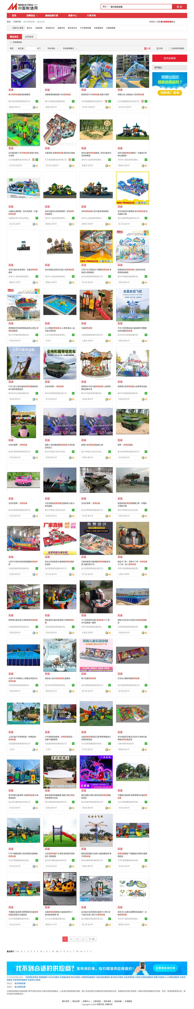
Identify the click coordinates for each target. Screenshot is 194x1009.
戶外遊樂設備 (85, 28)
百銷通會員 (17, 42)
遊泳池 (29, 28)
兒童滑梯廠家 (129, 977)
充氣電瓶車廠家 (31, 977)
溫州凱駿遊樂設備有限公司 (92, 919)
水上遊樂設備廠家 (172, 977)
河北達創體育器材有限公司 (92, 101)
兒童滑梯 (38, 28)
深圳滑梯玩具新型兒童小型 (59, 269)
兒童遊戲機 (110, 28)
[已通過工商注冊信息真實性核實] (37, 101)
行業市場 (91, 15)
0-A (17, 951)
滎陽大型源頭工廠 (92, 445)
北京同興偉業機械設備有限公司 (56, 335)
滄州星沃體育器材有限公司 (19, 802)
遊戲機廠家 (43, 977)
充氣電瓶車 (98, 28)
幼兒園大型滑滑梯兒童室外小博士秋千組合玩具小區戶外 (95, 913)
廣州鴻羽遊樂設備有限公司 (19, 101)
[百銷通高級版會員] (106, 101)
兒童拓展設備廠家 (102, 977)
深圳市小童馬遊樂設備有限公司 (92, 159)
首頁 (14, 15)
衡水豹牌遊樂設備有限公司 (56, 393)
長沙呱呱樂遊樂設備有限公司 (56, 685)
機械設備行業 (51, 15)
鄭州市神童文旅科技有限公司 (56, 451)
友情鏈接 (128, 1001)
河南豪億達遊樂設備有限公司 (19, 568)
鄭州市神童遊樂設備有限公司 (129, 276)
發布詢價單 (170, 58)
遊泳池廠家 (75, 977)
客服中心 (86, 1001)
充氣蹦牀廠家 (65, 977)
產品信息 (14, 36)
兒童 (86, 328)
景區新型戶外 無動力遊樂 (95, 94)
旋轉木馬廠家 (159, 977)
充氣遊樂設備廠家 (20, 980)
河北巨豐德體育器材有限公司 (92, 743)
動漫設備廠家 (19, 94)
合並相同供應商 (177, 48)
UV (77, 951)
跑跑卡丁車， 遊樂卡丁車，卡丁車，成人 (132, 563)
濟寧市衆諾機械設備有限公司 (129, 568)
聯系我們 (76, 1001)
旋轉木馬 (61, 28)
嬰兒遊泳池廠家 (116, 977)
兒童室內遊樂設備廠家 (144, 977)
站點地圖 (97, 1001)
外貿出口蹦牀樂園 (128, 678)
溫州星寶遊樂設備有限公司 (56, 568)
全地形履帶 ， (17, 445)
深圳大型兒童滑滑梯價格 (95, 211)
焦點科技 (100, 1004)
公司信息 (29, 36)
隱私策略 (107, 1001)
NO (57, 951)
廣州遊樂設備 (20, 983)
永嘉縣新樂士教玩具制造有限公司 (19, 218)
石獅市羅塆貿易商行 (126, 743)
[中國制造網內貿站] (23, 6)
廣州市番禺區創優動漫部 (55, 101)
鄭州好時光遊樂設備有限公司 (129, 335)
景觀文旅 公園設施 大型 (131, 94)
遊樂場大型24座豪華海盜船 (132, 386)
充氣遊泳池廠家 (34, 980)
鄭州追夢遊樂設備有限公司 (56, 802)
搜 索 (179, 6)
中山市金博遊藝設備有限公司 (56, 919)
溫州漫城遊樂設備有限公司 (128, 218)
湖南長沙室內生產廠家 (57, 678)
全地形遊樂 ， (54, 386)
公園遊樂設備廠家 (87, 977)
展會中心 (72, 15)
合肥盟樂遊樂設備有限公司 (19, 743)
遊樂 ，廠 (125, 445)
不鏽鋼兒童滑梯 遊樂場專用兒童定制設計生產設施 (23, 913)
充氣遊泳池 (50, 28)
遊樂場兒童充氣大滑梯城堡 (23, 620)
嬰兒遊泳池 (72, 28)
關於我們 (65, 1001)
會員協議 (118, 1001)
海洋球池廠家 (53, 977)
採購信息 (31, 15)
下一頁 (91, 939)
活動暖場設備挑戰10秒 (58, 94)
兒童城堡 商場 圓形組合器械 (60, 153)
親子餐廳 (88, 678)
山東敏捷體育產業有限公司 (92, 335)
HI (41, 951)
